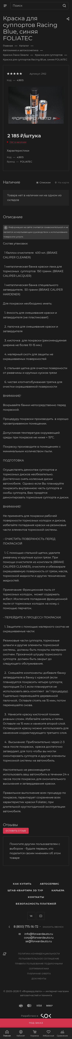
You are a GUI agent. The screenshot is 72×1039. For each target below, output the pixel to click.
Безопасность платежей (36, 903)
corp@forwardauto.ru (39, 937)
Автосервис (49, 883)
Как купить (22, 883)
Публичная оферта (39, 974)
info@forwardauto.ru (38, 934)
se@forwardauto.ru (38, 941)
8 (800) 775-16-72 (26, 926)
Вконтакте (31, 916)
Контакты (36, 897)
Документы (39, 979)
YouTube (41, 916)
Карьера (58, 890)
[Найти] (63, 5)
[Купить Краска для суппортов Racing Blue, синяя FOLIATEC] (36, 105)
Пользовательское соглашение (39, 959)
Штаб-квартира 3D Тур (25, 890)
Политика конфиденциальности (39, 954)
